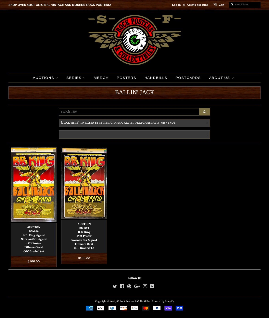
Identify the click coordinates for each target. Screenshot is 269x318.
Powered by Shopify (163, 301)
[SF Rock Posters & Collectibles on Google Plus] (137, 287)
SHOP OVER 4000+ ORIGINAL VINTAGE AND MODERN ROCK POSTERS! (59, 4)
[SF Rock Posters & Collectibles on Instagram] (145, 287)
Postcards (188, 78)
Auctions (44, 78)
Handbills (156, 78)
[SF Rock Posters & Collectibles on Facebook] (122, 287)
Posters (126, 78)
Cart (221, 4)
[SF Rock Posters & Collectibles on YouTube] (152, 287)
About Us (220, 78)
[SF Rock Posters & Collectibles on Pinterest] (129, 287)
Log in (176, 4)
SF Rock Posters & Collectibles (133, 301)
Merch (101, 78)
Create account (197, 4)
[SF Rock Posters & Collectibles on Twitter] (115, 287)
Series (74, 78)
